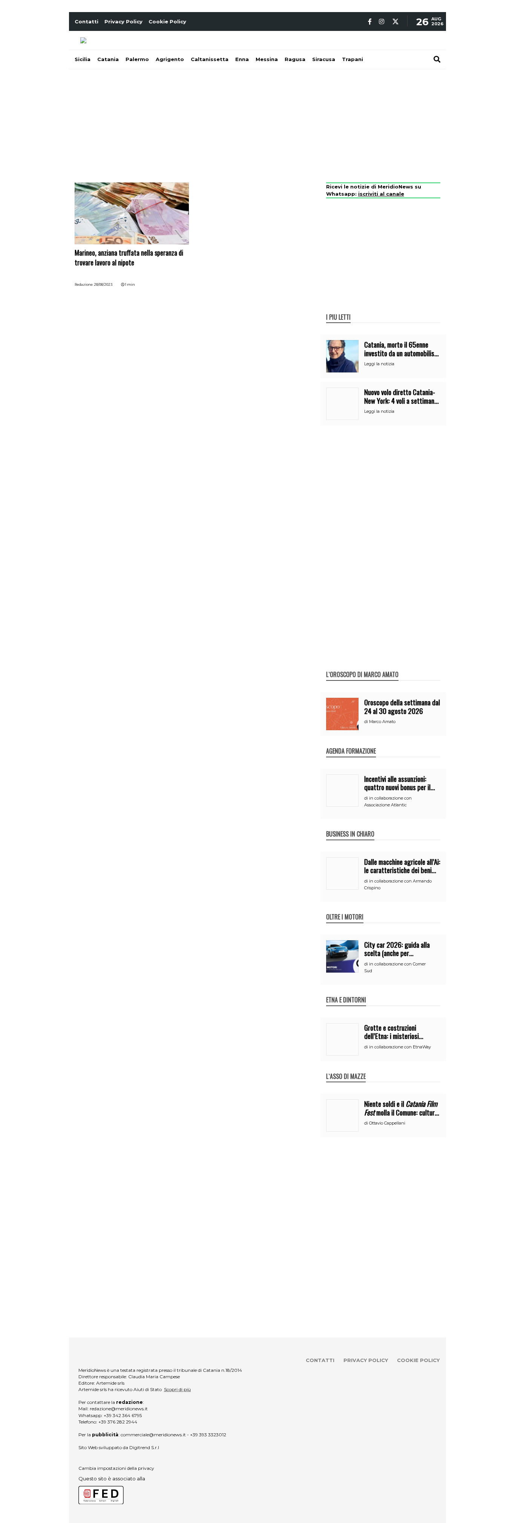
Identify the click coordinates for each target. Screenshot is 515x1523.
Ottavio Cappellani (387, 1123)
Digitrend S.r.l (144, 1447)
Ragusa (295, 59)
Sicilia (82, 59)
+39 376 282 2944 (117, 1422)
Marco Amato (382, 721)
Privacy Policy (123, 21)
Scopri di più (177, 1389)
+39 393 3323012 (208, 1434)
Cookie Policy (167, 21)
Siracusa (323, 59)
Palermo (137, 59)
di (366, 721)
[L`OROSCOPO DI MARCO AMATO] (362, 666)
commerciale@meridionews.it (153, 1434)
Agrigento (170, 59)
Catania (108, 59)
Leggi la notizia (379, 363)
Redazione (84, 284)
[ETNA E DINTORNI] (346, 992)
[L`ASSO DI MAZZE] (346, 1068)
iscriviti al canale (381, 194)
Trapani (352, 59)
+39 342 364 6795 (123, 1415)
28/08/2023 (103, 284)
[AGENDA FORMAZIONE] (351, 743)
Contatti (86, 21)
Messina (267, 59)
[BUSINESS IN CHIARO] (350, 826)
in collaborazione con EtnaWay (400, 1047)
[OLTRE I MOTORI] (344, 909)
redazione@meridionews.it (119, 1408)
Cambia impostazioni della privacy (116, 1468)
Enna (242, 59)
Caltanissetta (209, 59)
